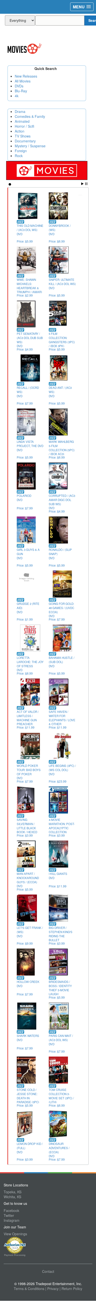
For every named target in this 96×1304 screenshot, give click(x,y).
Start (82, 183)
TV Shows (23, 136)
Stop (86, 183)
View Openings (15, 1233)
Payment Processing (14, 1255)
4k (16, 95)
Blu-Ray (21, 90)
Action (19, 131)
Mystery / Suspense (30, 145)
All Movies (23, 81)
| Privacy (52, 1288)
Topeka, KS (12, 1191)
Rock (19, 155)
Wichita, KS (12, 1196)
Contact (48, 1271)
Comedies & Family (30, 116)
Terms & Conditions (29, 1288)
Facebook (11, 1210)
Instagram (11, 1220)
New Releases (26, 76)
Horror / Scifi (24, 126)
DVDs (19, 85)
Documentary (25, 140)
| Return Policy (71, 1288)
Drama (20, 111)
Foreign (21, 150)
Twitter (9, 1215)
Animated (22, 121)
